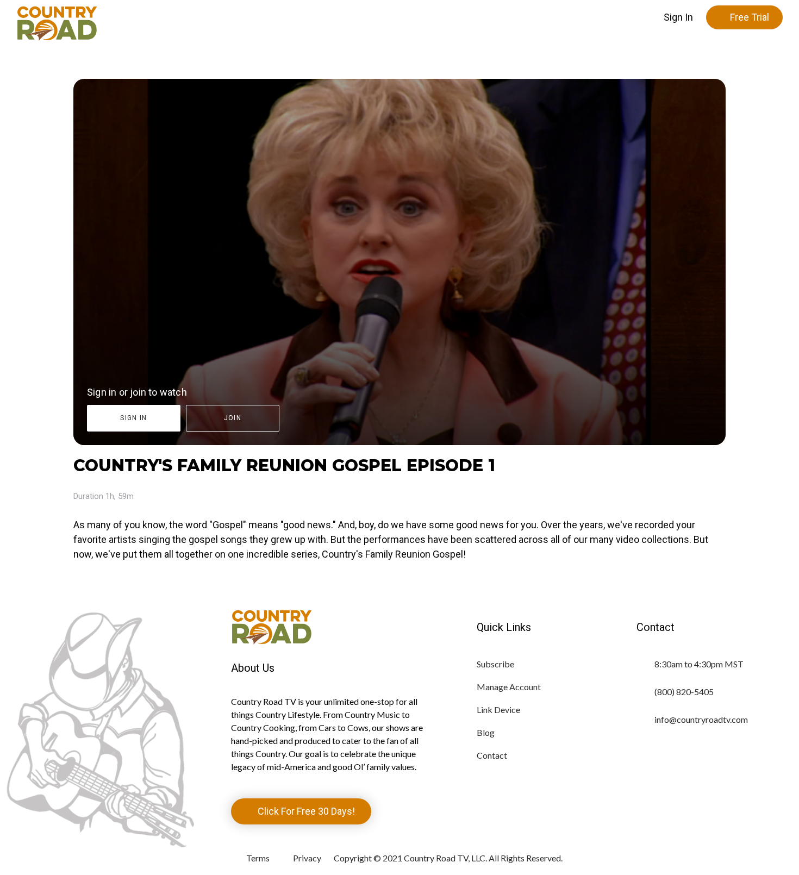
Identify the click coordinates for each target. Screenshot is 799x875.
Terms (258, 858)
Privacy (307, 858)
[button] (678, 17)
